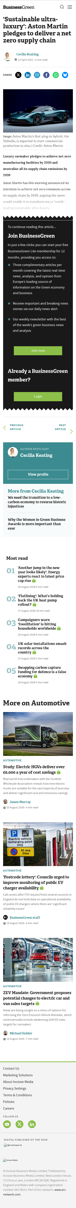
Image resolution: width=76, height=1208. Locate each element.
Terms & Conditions (17, 1095)
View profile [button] (38, 474)
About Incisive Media (18, 1082)
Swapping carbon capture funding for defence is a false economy (42, 672)
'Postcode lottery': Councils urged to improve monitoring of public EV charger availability (36, 882)
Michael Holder (21, 1033)
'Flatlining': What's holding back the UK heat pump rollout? (40, 600)
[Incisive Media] (10, 1159)
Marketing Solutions (18, 1075)
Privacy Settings (14, 1088)
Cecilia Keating (27, 54)
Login (38, 396)
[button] (61, 7)
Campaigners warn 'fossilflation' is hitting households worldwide (37, 624)
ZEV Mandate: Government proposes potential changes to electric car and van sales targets (37, 998)
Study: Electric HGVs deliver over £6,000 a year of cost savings (34, 769)
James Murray (20, 802)
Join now (38, 350)
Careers (8, 1108)
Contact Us (11, 1068)
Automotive (12, 760)
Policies (8, 1102)
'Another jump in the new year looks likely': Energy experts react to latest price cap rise (41, 574)
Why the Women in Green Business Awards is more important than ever (36, 524)
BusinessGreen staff (25, 918)
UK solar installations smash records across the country (42, 648)
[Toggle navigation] (68, 7)
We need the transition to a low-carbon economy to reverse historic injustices (37, 502)
